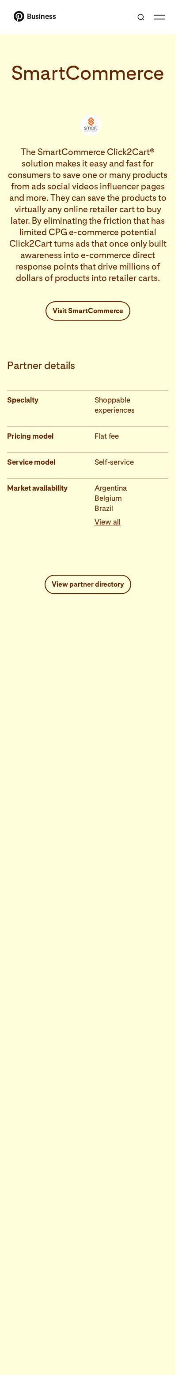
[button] (131, 522)
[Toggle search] (141, 17)
